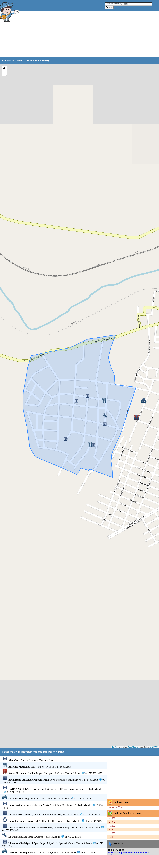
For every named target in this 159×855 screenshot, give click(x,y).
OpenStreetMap (134, 747)
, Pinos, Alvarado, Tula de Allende (39, 766)
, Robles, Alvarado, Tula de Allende (31, 760)
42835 (112, 837)
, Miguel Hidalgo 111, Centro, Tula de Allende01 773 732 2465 (55, 821)
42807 (112, 829)
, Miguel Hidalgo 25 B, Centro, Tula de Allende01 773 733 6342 (52, 852)
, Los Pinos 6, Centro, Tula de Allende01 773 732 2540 (44, 836)
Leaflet (114, 747)
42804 (112, 822)
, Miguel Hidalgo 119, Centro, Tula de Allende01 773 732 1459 (55, 773)
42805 (112, 825)
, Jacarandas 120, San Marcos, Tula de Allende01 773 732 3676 (54, 814)
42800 (112, 818)
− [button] (4, 73)
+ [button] (4, 68)
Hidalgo (46, 60)
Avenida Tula (115, 807)
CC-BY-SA (154, 747)
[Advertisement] (77, 34)
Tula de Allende (32, 60)
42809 (112, 833)
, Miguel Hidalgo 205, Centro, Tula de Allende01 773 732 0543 (49, 798)
